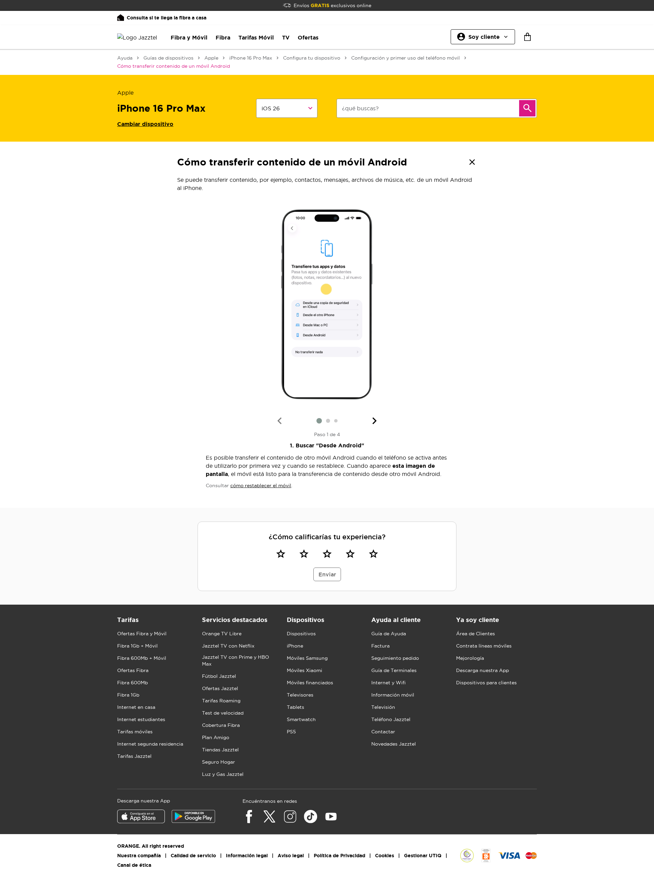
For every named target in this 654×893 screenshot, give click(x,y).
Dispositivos (301, 633)
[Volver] (472, 162)
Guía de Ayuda (388, 633)
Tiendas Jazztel (220, 749)
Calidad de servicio (193, 855)
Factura (380, 646)
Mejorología (470, 658)
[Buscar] (527, 108)
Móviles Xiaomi (304, 670)
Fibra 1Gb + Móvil (137, 646)
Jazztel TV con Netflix (228, 646)
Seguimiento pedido (395, 658)
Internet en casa (136, 707)
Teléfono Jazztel (390, 719)
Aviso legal (291, 855)
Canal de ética (134, 865)
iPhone (295, 646)
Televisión (383, 707)
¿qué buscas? (360, 108)
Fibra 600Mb (132, 682)
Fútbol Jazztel (219, 676)
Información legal (247, 855)
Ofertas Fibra (133, 670)
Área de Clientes (475, 633)
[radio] (281, 553)
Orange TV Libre (222, 633)
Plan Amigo (215, 737)
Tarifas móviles (135, 731)
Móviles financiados (310, 682)
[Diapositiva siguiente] (375, 421)
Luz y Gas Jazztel (223, 774)
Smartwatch (301, 719)
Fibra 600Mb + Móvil (141, 658)
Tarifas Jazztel (134, 756)
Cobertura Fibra (221, 725)
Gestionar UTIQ (422, 855)
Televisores (300, 695)
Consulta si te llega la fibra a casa (166, 17)
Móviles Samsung (307, 658)
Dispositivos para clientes (486, 682)
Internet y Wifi (388, 682)
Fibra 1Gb (128, 695)
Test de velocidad (223, 713)
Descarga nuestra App (482, 670)
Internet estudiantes (141, 719)
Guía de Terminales (394, 670)
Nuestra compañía (139, 855)
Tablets (295, 707)
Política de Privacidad (339, 855)
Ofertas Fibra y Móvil (142, 633)
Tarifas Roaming (221, 700)
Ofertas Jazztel (220, 688)
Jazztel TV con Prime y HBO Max (235, 660)
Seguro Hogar (218, 762)
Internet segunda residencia (150, 744)
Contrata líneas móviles (484, 646)
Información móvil (392, 695)
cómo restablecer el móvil (260, 485)
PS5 (291, 731)
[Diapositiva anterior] (279, 421)
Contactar (383, 731)
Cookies (384, 855)
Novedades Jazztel (393, 744)
